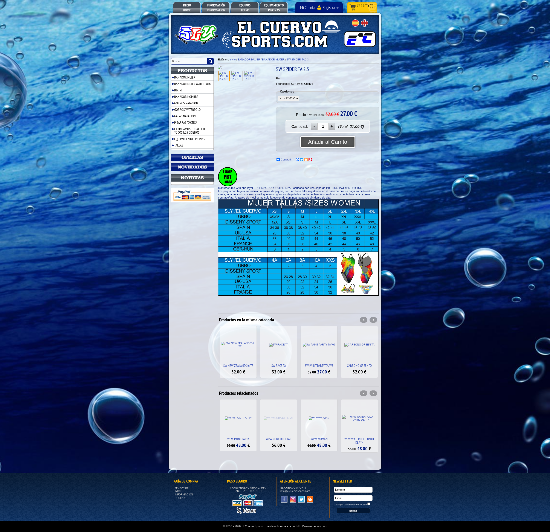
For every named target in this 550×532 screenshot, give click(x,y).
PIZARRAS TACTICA (185, 122)
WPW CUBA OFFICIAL (238, 439)
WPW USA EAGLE (359, 439)
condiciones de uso (357, 504)
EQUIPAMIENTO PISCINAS (189, 139)
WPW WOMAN (278, 439)
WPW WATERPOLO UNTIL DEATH (319, 440)
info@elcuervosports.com (295, 491)
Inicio (178, 491)
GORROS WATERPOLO (187, 109)
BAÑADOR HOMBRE (186, 96)
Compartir (286, 159)
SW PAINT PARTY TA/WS (278, 365)
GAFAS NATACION (185, 116)
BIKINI (178, 90)
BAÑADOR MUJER (184, 77)
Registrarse (331, 7)
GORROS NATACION (186, 103)
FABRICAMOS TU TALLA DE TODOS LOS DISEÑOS (190, 130)
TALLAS (178, 145)
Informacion (184, 494)
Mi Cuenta (307, 7)
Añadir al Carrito (327, 142)
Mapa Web (181, 487)
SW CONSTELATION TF (359, 365)
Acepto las (351, 504)
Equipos (180, 498)
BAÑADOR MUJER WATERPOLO (192, 84)
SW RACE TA (238, 365)
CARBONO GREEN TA (319, 365)
